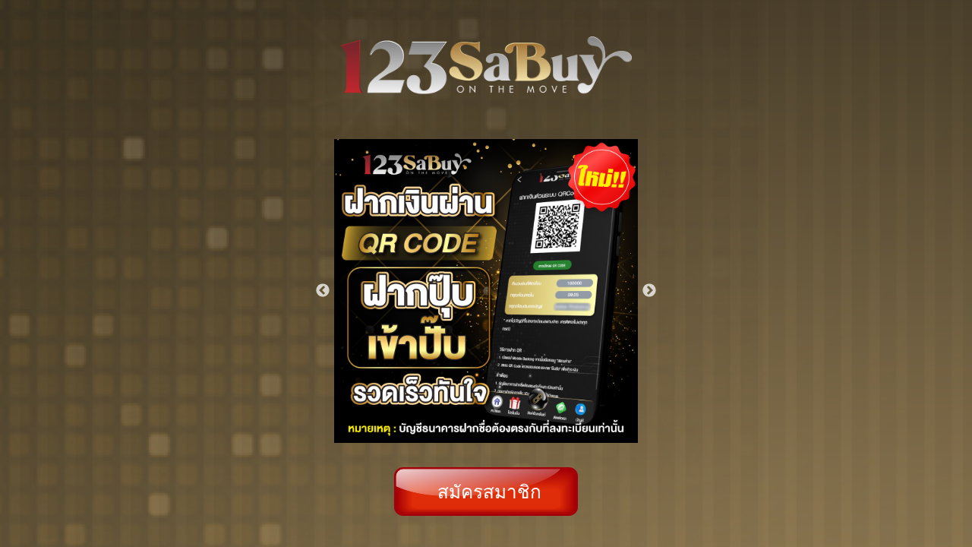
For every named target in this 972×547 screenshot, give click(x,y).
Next (649, 291)
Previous (322, 291)
